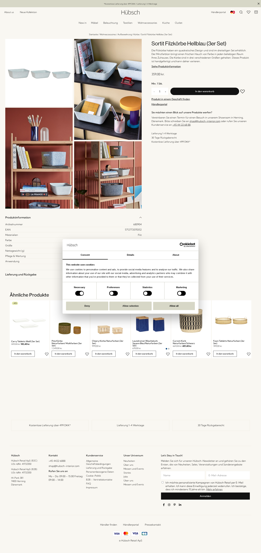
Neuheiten (129, 460)
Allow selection (130, 306)
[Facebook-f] (163, 504)
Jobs (126, 476)
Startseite (93, 34)
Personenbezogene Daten (100, 471)
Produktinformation (18, 217)
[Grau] (168, 349)
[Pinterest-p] (174, 504)
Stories (127, 472)
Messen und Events (134, 468)
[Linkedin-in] (180, 504)
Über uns (128, 464)
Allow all (174, 306)
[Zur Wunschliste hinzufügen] (244, 91)
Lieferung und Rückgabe (20, 274)
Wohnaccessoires (108, 34)
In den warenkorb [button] (23, 353)
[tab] (73, 217)
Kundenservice (94, 455)
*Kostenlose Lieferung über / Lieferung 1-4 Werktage (130, 4)
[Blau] (166, 349)
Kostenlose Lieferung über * (50, 425)
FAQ (88, 483)
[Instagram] (169, 504)
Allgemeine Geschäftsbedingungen (98, 462)
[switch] (113, 293)
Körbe (136, 34)
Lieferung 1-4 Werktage (130, 425)
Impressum (92, 487)
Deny (87, 306)
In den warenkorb (204, 91)
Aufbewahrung (125, 34)
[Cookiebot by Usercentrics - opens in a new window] (182, 245)
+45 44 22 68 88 (181, 124)
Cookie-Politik (93, 475)
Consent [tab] (85, 255)
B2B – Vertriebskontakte (99, 479)
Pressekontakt (153, 524)
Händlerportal (131, 524)
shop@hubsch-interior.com (205, 121)
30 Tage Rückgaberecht (211, 425)
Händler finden (108, 524)
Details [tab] (130, 255)
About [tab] (175, 255)
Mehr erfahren (214, 489)
